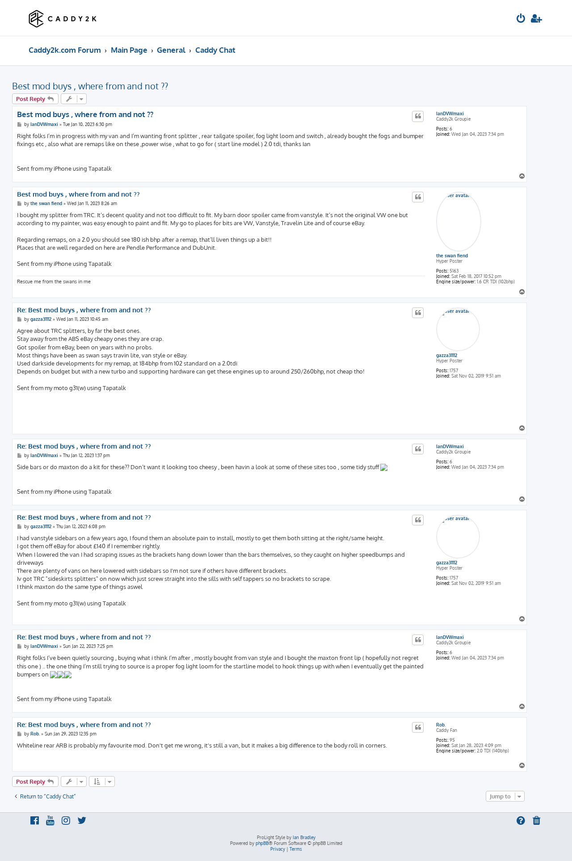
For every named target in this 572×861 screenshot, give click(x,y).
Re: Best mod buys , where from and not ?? (84, 310)
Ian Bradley (304, 837)
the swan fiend (452, 255)
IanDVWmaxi (450, 113)
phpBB (262, 843)
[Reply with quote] (418, 116)
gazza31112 (446, 355)
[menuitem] (521, 19)
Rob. (441, 724)
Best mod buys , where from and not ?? (90, 86)
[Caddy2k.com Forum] (63, 17)
